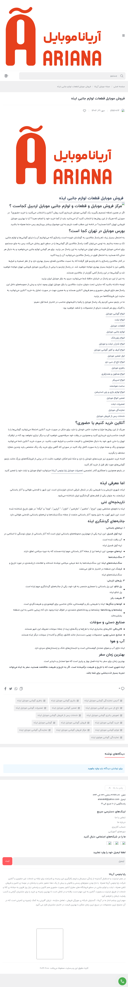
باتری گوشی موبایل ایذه (63, 700)
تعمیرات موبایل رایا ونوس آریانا (67, 470)
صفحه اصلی (119, 86)
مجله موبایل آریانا (102, 86)
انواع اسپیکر (118, 380)
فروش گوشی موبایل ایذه (73, 722)
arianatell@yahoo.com (108, 799)
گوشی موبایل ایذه (43, 722)
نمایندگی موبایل (116, 410)
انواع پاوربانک (118, 337)
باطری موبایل (118, 368)
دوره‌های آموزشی (117, 831)
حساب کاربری (119, 827)
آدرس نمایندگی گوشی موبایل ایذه (101, 700)
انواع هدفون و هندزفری (113, 374)
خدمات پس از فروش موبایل (110, 416)
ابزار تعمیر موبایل (116, 356)
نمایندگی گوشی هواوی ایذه (105, 737)
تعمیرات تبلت (118, 404)
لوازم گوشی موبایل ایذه (107, 730)
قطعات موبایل (117, 325)
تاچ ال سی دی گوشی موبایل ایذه (102, 708)
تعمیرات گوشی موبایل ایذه (29, 708)
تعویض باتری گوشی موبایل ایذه (103, 715)
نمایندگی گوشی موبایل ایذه (33, 730)
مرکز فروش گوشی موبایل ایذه (71, 730)
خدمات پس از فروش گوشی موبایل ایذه (58, 715)
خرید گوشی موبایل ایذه (107, 722)
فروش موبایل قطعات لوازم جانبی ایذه (92, 198)
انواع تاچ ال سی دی (114, 362)
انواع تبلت (120, 319)
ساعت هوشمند (117, 386)
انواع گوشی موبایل (115, 313)
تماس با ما (120, 817)
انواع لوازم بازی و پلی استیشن (109, 392)
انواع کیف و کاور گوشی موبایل (109, 350)
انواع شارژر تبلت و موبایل (112, 344)
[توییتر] (11, 688)
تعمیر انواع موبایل (116, 398)
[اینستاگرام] (116, 843)
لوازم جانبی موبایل (115, 331)
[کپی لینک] (21, 688)
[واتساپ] (16, 688)
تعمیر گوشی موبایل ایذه (64, 708)
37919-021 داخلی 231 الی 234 (106, 795)
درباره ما (121, 822)
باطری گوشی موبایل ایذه (29, 700)
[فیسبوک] (5, 688)
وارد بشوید (93, 768)
